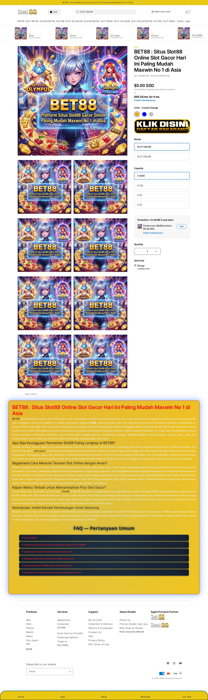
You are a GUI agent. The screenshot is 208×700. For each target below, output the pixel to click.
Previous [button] (19, 2)
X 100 (140, 185)
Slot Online (62, 645)
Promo (21, 697)
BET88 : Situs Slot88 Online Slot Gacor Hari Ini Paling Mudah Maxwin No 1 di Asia (104, 3)
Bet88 (29, 649)
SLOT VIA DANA (122, 21)
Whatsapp (145, 697)
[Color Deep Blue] (144, 114)
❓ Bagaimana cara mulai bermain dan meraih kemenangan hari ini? (51, 572)
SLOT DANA (107, 21)
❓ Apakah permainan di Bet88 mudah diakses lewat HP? (46, 566)
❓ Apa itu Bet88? (29, 538)
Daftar (104, 697)
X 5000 (141, 175)
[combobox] (105, 11)
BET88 (21, 21)
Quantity (138, 244)
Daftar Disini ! (139, 2)
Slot (28, 644)
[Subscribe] (70, 671)
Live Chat (186, 697)
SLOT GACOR (144, 146)
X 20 (139, 204)
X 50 (139, 195)
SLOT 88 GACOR (74, 21)
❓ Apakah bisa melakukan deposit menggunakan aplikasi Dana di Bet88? (53, 545)
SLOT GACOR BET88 (141, 21)
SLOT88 (60, 21)
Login (62, 697)
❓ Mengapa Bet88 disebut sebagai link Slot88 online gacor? (48, 559)
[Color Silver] (151, 114)
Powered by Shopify (173, 678)
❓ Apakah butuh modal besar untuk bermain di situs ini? (46, 552)
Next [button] (188, 2)
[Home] (27, 12)
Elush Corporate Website (132, 631)
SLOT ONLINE (144, 156)
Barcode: (154, 76)
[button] (21, 21)
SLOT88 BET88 (47, 21)
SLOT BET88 (31, 21)
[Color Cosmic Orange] (137, 114)
